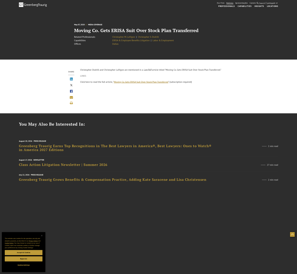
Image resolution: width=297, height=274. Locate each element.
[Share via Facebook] (71, 91)
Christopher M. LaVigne (123, 36)
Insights (259, 6)
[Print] (71, 103)
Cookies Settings (24, 265)
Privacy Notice (33, 241)
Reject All (23, 259)
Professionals (226, 6)
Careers (253, 3)
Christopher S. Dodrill (148, 36)
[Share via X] (71, 85)
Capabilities (245, 6)
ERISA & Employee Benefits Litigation (131, 40)
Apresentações (241, 3)
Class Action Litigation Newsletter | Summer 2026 (63, 165)
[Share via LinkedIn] (71, 79)
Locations (272, 6)
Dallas (115, 43)
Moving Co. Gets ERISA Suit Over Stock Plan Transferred (141, 81)
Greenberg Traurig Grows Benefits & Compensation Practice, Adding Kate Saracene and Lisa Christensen (113, 180)
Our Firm (220, 3)
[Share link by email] (71, 97)
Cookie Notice (9, 243)
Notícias (229, 3)
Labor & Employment (163, 40)
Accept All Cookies (23, 253)
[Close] (41, 235)
